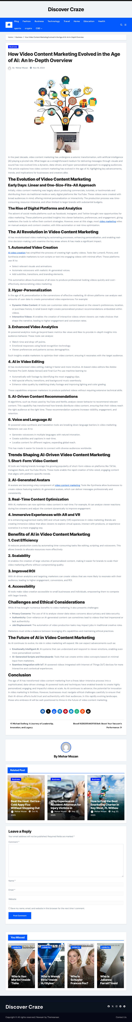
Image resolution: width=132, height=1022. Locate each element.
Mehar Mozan (22, 68)
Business (39, 21)
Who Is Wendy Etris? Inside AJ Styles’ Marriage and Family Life (50, 983)
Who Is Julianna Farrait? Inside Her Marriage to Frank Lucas (109, 983)
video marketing (108, 221)
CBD (38, 28)
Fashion (27, 21)
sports (17, 28)
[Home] (9, 25)
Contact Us (121, 1017)
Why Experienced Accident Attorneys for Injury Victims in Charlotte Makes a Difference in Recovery (66, 807)
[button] (125, 25)
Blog (16, 21)
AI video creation (17, 252)
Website (12, 899)
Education (89, 21)
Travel (67, 21)
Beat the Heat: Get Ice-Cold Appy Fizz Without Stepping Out (26, 804)
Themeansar (53, 1017)
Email (12, 890)
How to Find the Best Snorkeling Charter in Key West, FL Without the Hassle (105, 806)
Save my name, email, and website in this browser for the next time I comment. (48, 908)
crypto (28, 28)
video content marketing (67, 485)
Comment (14, 842)
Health (101, 21)
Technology (54, 21)
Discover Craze (66, 9)
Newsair (40, 1017)
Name (12, 880)
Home (77, 21)
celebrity (17, 947)
